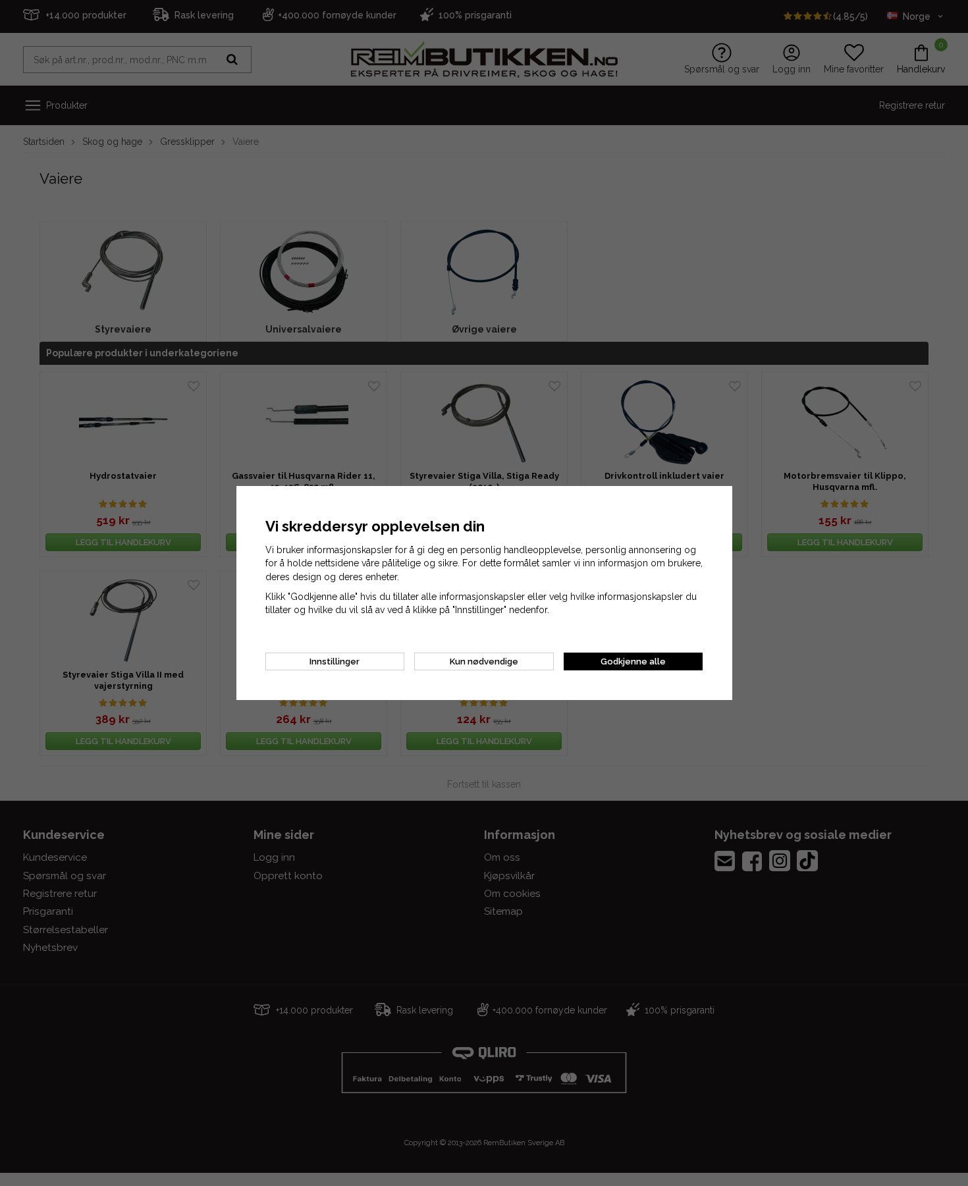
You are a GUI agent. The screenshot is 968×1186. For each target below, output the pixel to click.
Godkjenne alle (633, 661)
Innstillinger (334, 661)
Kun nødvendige (484, 661)
